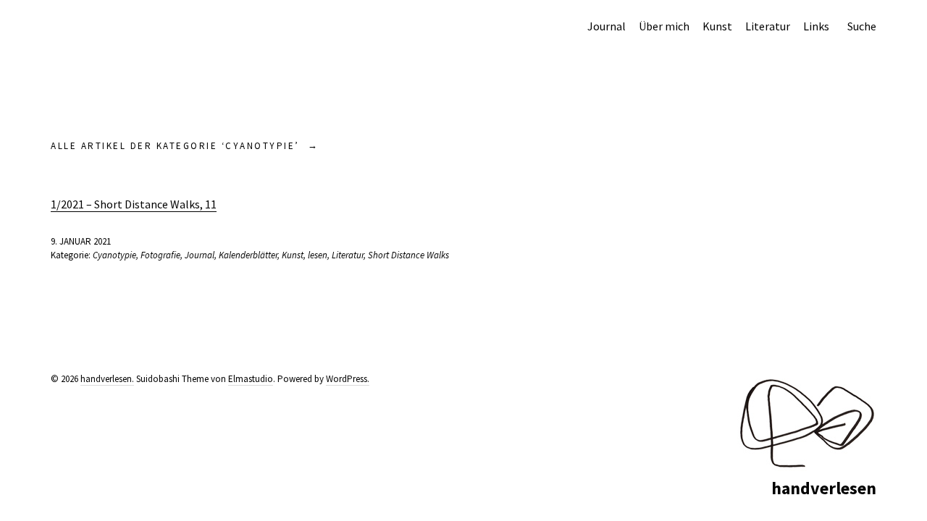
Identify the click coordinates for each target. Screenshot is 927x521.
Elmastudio (250, 379)
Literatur (767, 26)
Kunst (717, 26)
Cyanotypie (114, 255)
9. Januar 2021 (81, 241)
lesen (317, 255)
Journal (606, 26)
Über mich (664, 26)
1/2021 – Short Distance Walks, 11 (134, 204)
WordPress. (347, 379)
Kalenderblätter (248, 255)
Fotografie (160, 255)
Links (816, 26)
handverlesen (823, 488)
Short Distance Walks (408, 255)
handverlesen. (107, 379)
